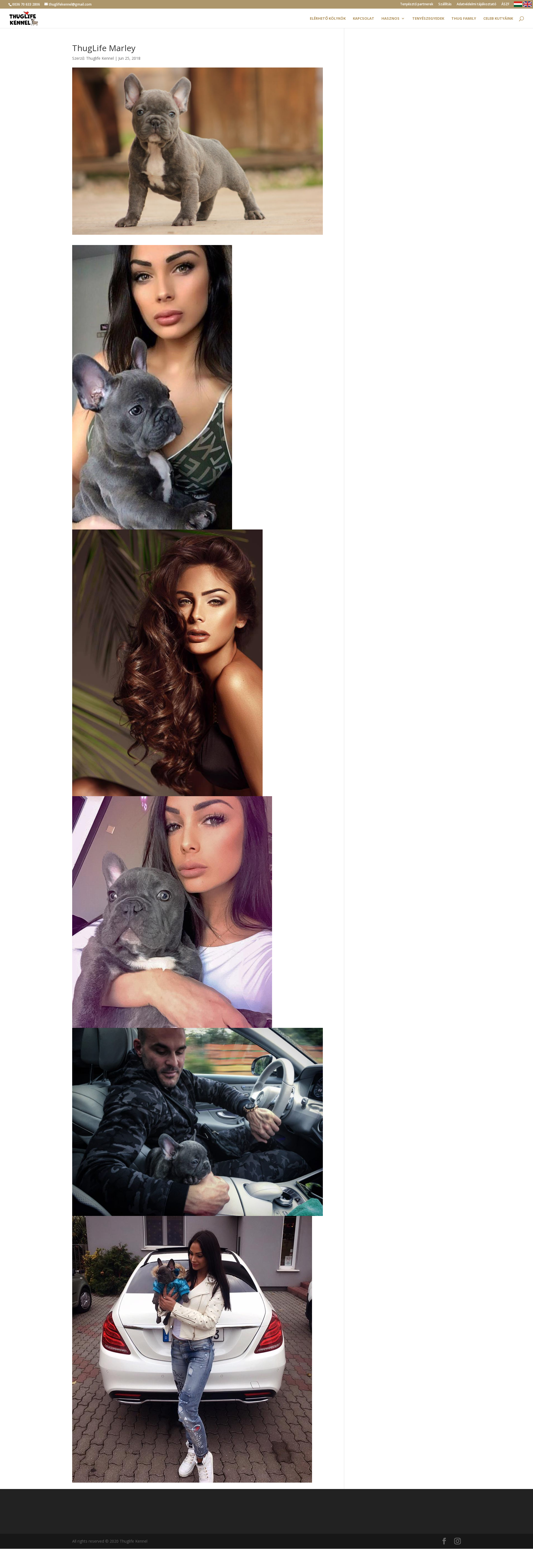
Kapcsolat (363, 18)
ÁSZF (505, 4)
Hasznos (390, 18)
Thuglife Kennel (100, 58)
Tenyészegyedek (428, 18)
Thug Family (463, 18)
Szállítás (445, 4)
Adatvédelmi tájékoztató (476, 4)
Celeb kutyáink (498, 18)
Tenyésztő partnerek (416, 4)
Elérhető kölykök (328, 18)
